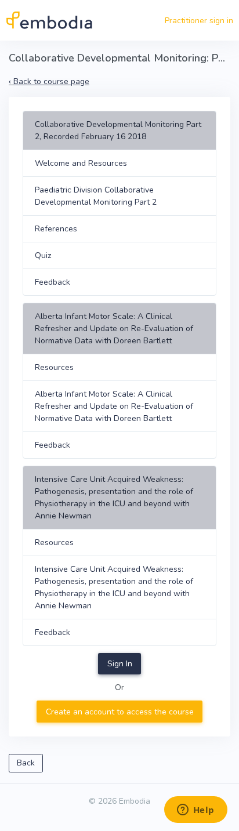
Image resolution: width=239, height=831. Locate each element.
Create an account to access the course (120, 711)
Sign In (119, 663)
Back (26, 762)
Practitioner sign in (199, 20)
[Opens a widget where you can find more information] (195, 810)
